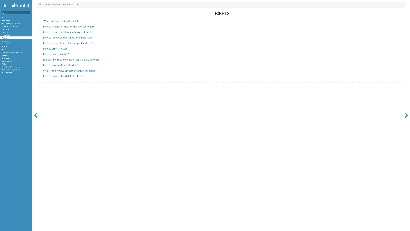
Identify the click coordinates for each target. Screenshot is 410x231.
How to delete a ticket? (56, 54)
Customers (6, 41)
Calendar (5, 32)
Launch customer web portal (12, 26)
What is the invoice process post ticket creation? (70, 70)
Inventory (5, 49)
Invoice (4, 47)
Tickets (4, 38)
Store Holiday (7, 61)
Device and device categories (12, 52)
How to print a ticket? (55, 48)
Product (5, 55)
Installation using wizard (11, 23)
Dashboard (6, 29)
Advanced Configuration (11, 70)
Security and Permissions (11, 67)
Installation (6, 21)
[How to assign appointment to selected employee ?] (35, 115)
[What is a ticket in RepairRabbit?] (406, 115)
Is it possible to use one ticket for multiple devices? (71, 59)
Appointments (7, 35)
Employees (6, 44)
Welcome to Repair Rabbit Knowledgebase (58, 4)
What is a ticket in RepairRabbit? (61, 21)
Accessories (6, 58)
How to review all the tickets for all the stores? (69, 37)
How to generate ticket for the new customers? (69, 26)
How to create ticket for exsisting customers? (68, 32)
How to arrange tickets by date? (60, 65)
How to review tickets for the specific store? (67, 43)
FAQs (4, 64)
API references (7, 73)
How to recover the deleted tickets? (63, 76)
